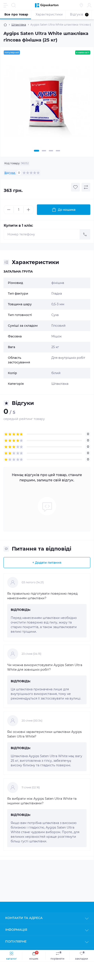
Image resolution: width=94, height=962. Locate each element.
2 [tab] (44, 150)
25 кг (55, 347)
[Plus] (28, 210)
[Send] (85, 234)
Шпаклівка (18, 24)
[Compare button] (86, 187)
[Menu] (5, 5)
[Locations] (81, 5)
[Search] (13, 5)
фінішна (57, 283)
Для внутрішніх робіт (68, 358)
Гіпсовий (58, 326)
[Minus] (9, 210)
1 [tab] (36, 151)
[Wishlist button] (75, 187)
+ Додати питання (46, 563)
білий (56, 373)
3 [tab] (51, 150)
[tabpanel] (47, 103)
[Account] (89, 5)
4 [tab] (58, 150)
